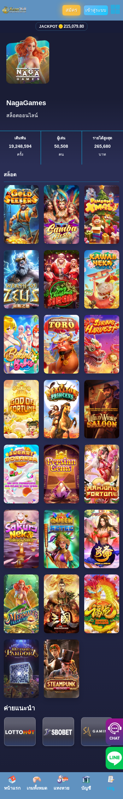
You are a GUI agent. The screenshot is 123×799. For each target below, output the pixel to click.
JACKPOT (48, 26)
